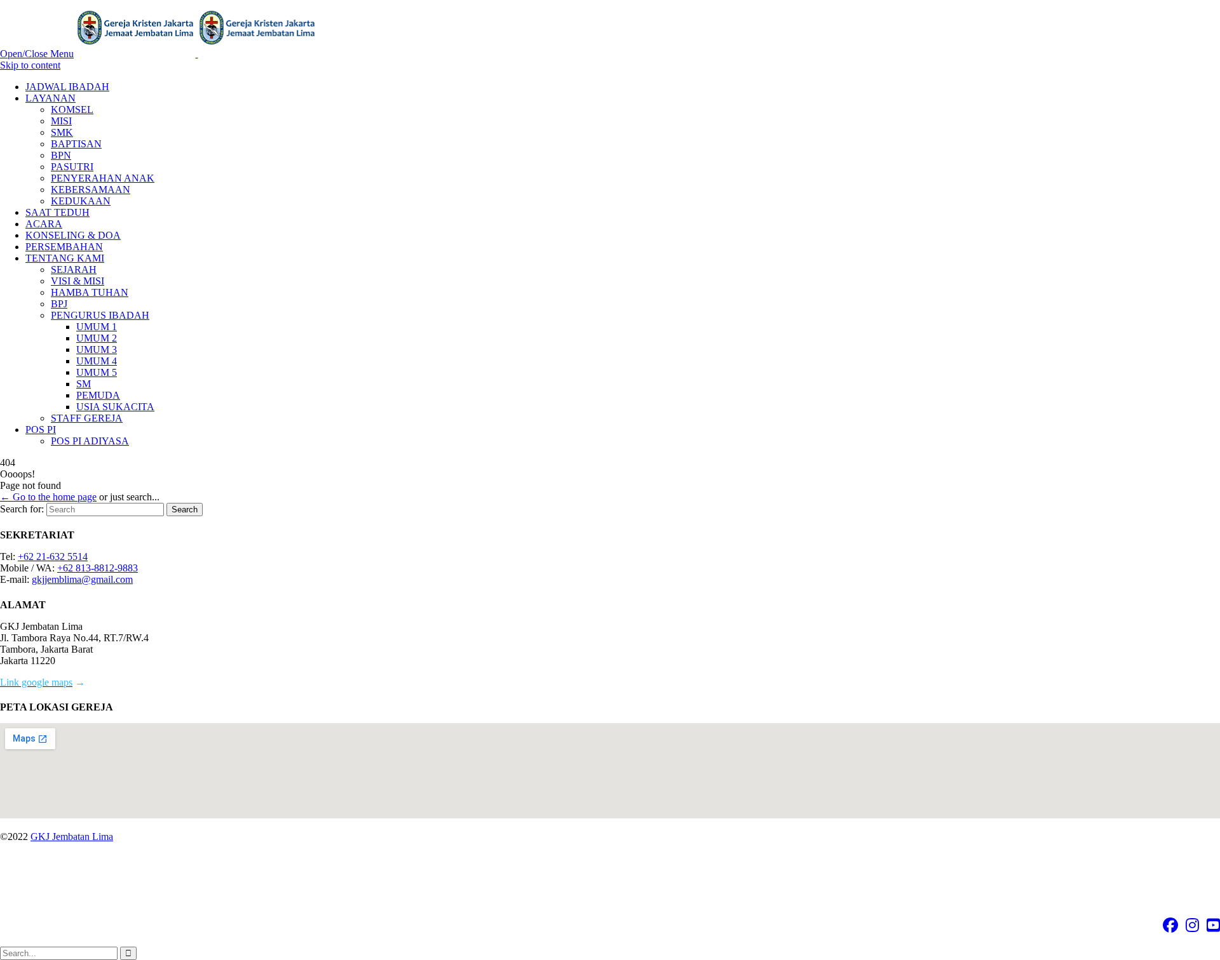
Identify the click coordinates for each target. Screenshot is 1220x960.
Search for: (22, 508)
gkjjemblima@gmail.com (82, 579)
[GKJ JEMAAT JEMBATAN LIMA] (196, 53)
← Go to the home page (48, 496)
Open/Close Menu (37, 53)
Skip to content (30, 65)
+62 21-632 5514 (53, 556)
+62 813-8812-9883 (97, 568)
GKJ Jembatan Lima (71, 836)
